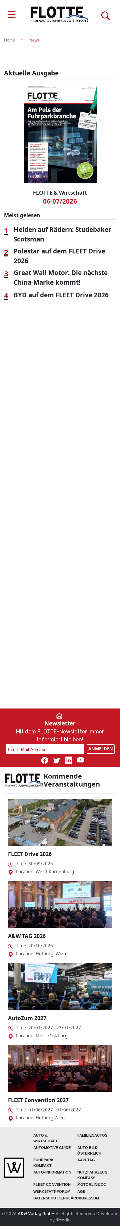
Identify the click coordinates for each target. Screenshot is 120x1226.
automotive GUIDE (52, 1148)
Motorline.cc (91, 1184)
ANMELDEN (100, 749)
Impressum (88, 1198)
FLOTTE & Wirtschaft (60, 192)
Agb (81, 1191)
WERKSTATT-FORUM (51, 1191)
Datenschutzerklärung (58, 1198)
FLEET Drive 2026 (30, 854)
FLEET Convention (52, 1184)
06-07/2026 (60, 201)
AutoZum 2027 (27, 1018)
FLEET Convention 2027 (38, 1100)
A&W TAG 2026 (27, 936)
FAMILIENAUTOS (92, 1135)
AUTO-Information (52, 1172)
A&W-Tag (86, 1160)
